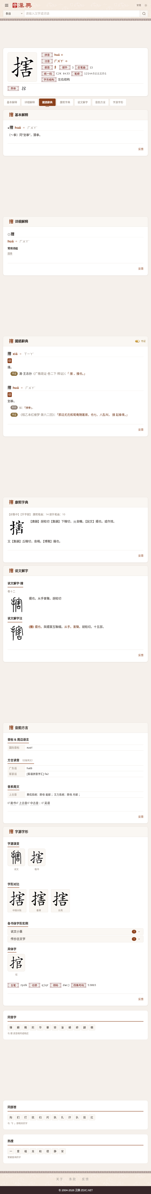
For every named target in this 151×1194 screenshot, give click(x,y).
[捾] (23, 88)
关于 (60, 1179)
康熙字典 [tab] (65, 102)
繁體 (139, 5)
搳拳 (10, 253)
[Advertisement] (75, 32)
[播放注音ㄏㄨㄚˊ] (66, 61)
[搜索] (144, 13)
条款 (72, 1179)
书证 (143, 341)
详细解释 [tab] (29, 102)
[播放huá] (62, 54)
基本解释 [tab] (12, 102)
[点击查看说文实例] (16, 857)
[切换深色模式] (146, 5)
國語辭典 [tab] (47, 102)
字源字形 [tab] (118, 102)
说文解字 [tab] (83, 102)
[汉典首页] (22, 5)
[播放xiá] (21, 354)
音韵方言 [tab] (100, 102)
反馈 (140, 149)
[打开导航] (6, 5)
